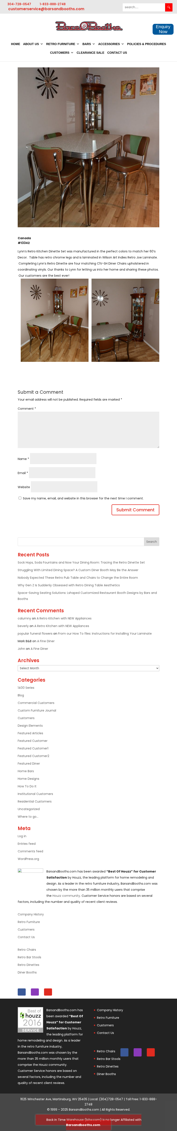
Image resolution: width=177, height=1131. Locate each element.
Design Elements (30, 725)
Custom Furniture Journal (37, 710)
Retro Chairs (27, 949)
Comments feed (30, 851)
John (21, 649)
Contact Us (117, 52)
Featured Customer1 (33, 748)
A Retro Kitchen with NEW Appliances (64, 618)
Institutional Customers (35, 794)
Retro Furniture (60, 44)
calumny (24, 618)
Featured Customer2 (33, 756)
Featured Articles (30, 733)
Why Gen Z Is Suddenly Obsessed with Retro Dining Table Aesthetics (69, 585)
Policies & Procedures (146, 44)
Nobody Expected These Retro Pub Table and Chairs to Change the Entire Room (78, 577)
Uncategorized (29, 809)
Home (15, 44)
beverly (23, 626)
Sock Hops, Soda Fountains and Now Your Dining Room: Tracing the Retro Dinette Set (82, 562)
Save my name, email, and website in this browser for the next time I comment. (83, 498)
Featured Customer (32, 741)
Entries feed (27, 844)
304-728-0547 (19, 4)
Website (24, 487)
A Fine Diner (46, 641)
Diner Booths (27, 972)
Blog (21, 695)
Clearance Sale (90, 52)
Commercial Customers (36, 703)
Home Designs (28, 779)
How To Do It (27, 786)
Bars (86, 44)
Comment (27, 408)
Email (23, 473)
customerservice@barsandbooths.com (46, 8)
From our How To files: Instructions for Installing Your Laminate (105, 633)
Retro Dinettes (28, 965)
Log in (22, 836)
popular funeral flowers (35, 633)
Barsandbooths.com (83, 1125)
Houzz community (66, 896)
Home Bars (26, 771)
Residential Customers (35, 801)
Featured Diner (29, 763)
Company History (31, 914)
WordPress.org (28, 859)
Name (23, 459)
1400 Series (26, 688)
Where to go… (28, 816)
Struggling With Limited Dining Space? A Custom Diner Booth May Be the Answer (78, 570)
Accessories (109, 44)
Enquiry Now (163, 29)
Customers (59, 52)
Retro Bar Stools (29, 957)
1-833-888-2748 (53, 4)
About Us (31, 44)
